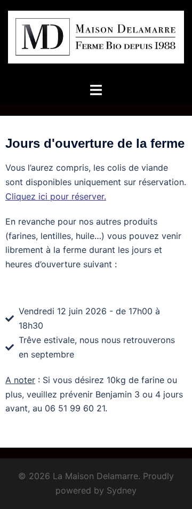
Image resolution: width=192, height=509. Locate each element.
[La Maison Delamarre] (96, 40)
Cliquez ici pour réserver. (55, 196)
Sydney (122, 490)
